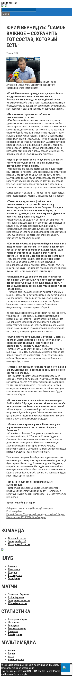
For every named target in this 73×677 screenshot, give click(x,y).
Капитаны (13, 631)
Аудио (11, 650)
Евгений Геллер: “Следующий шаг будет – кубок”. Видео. (35, 514)
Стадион (12, 572)
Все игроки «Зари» (17, 619)
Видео (11, 653)
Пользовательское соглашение (17, 668)
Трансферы (14, 578)
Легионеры (14, 622)
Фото (11, 656)
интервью (48, 508)
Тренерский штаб (17, 541)
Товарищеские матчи (19, 600)
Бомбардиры (15, 634)
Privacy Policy (60, 671)
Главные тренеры (17, 628)
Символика (14, 569)
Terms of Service (13, 674)
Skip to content (9, 2)
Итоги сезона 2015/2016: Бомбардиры (26, 517)
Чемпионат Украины (18, 594)
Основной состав (17, 538)
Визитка (12, 566)
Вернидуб (37, 508)
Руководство (15, 575)
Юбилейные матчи (17, 603)
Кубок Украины (16, 597)
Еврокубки (13, 625)
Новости (22, 508)
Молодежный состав (19, 544)
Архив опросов (16, 659)
